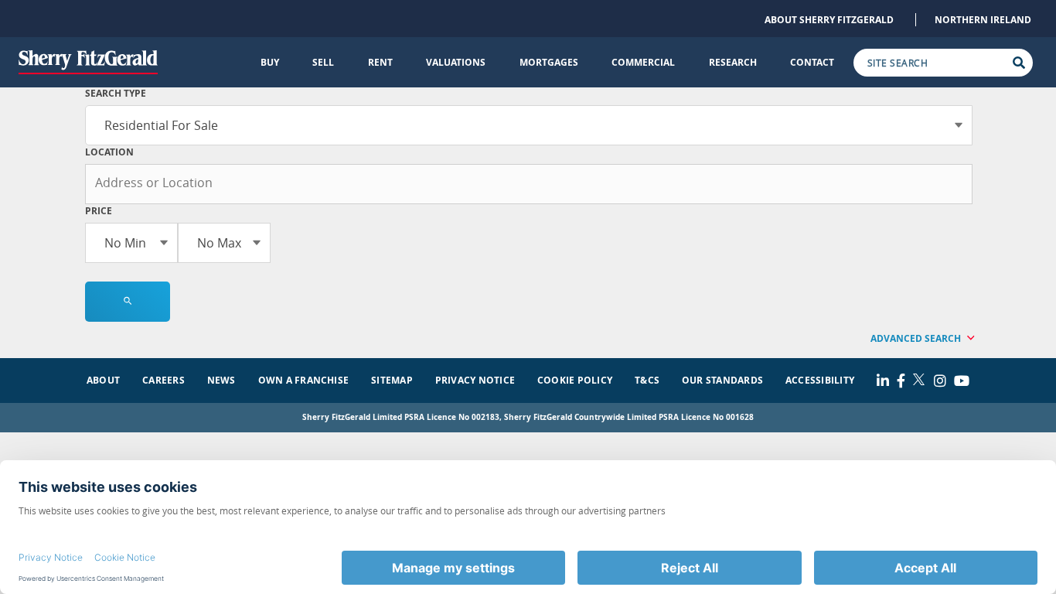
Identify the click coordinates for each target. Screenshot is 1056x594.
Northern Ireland (983, 19)
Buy (270, 62)
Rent (380, 62)
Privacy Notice (475, 380)
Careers (163, 380)
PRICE (98, 210)
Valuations (455, 62)
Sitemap (392, 380)
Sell (323, 62)
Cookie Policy (574, 380)
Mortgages (548, 62)
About (103, 380)
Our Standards (722, 380)
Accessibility (819, 380)
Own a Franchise (303, 380)
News (221, 380)
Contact (812, 62)
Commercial (643, 62)
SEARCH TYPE (115, 93)
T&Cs (647, 380)
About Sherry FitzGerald (829, 19)
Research (733, 62)
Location (109, 152)
